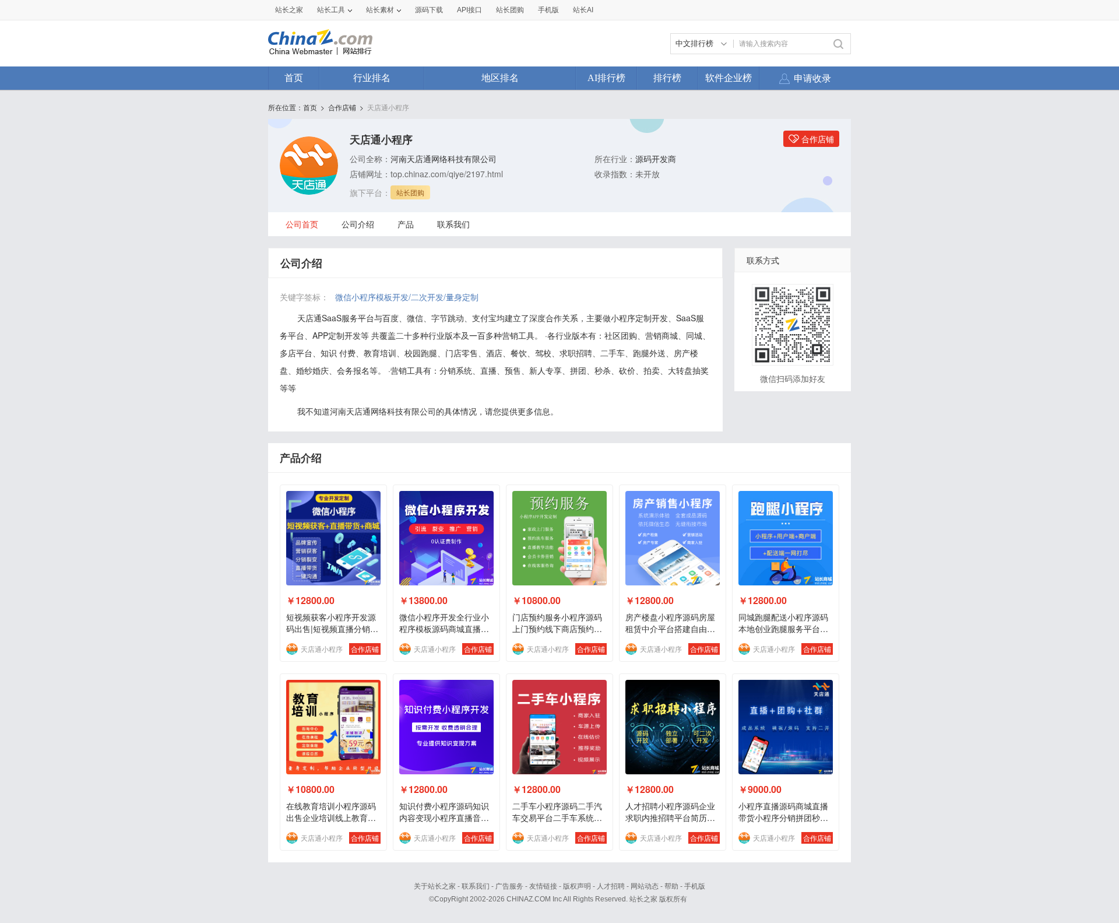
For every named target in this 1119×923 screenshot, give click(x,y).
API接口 (469, 10)
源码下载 (429, 10)
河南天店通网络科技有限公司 (443, 158)
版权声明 (577, 886)
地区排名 (500, 78)
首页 (293, 78)
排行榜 (667, 78)
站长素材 (380, 10)
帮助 (671, 886)
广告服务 (509, 886)
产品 (405, 224)
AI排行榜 (606, 78)
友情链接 (543, 886)
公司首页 (302, 224)
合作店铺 (342, 107)
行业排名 (371, 78)
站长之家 (289, 10)
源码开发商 (655, 158)
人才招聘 (611, 886)
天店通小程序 (388, 107)
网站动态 (645, 886)
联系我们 (453, 224)
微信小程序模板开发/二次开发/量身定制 (406, 297)
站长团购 (510, 10)
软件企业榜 (728, 78)
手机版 (694, 886)
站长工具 (331, 10)
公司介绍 (358, 224)
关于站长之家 (435, 886)
